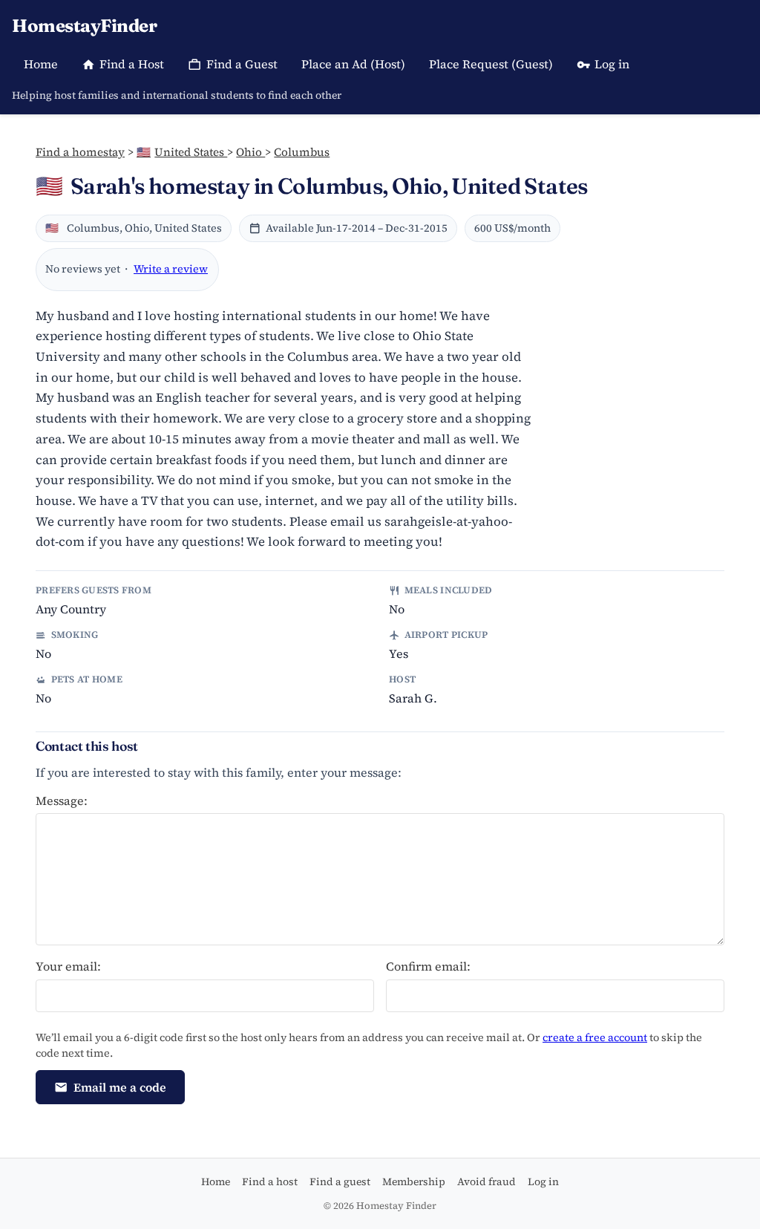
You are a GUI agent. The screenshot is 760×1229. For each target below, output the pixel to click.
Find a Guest (242, 64)
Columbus (302, 152)
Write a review (171, 268)
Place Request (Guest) (491, 64)
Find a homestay (80, 152)
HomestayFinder (84, 25)
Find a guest (339, 1181)
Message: (62, 800)
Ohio (250, 152)
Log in (611, 64)
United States (182, 152)
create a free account (595, 1037)
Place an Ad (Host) (353, 64)
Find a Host (131, 64)
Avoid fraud (486, 1181)
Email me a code (119, 1087)
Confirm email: (428, 966)
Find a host (270, 1181)
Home (41, 64)
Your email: (68, 966)
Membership (413, 1181)
